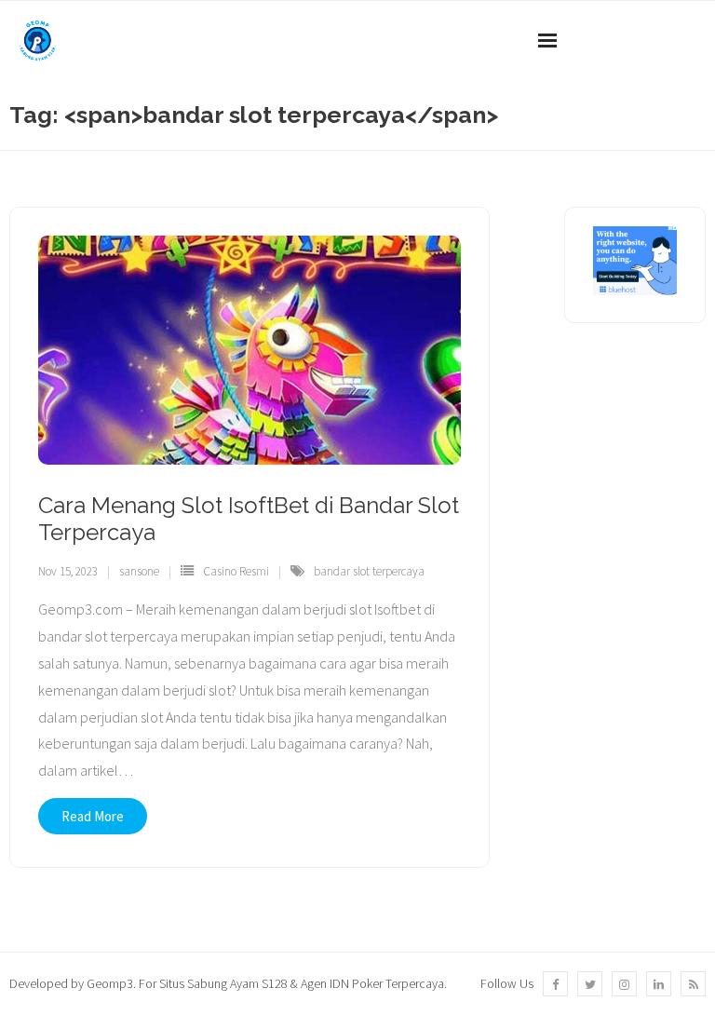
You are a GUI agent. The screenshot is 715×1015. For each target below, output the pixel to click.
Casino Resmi (236, 571)
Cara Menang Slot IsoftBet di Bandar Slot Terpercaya (248, 519)
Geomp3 (110, 983)
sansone (139, 571)
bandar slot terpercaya (369, 571)
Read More (92, 816)
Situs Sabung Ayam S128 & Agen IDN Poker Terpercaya (301, 983)
